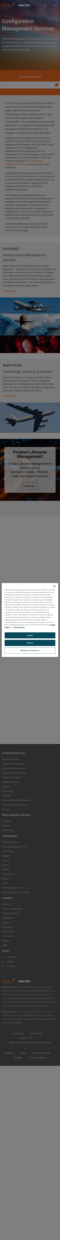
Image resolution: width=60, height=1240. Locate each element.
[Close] (54, 586)
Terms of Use (19, 627)
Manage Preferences (30, 650)
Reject (30, 643)
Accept (30, 635)
